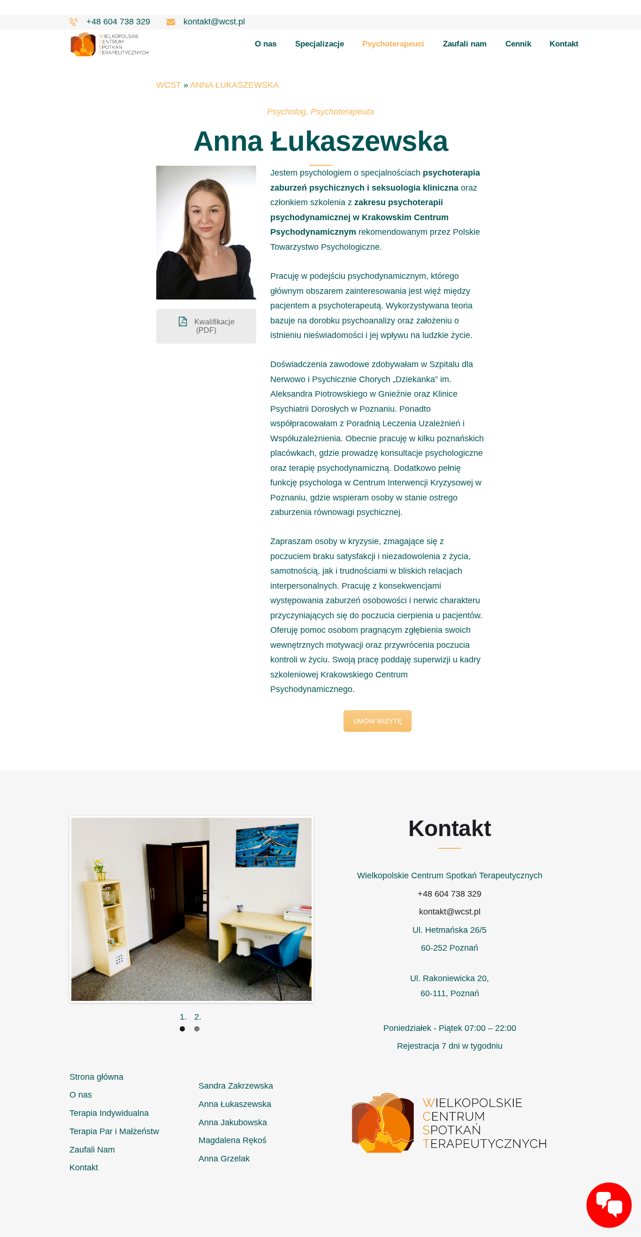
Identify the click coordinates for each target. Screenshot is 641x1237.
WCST (168, 85)
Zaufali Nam (92, 1149)
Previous (57, 909)
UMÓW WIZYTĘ (377, 721)
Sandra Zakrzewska (235, 1086)
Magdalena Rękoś (232, 1140)
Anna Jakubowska (232, 1122)
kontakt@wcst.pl (450, 911)
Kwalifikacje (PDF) (213, 326)
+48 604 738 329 (449, 894)
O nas (80, 1094)
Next (325, 909)
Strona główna (96, 1077)
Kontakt (83, 1167)
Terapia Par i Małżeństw (114, 1131)
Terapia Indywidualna (109, 1113)
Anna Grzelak (224, 1158)
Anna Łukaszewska (234, 1104)
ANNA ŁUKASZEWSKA (234, 85)
